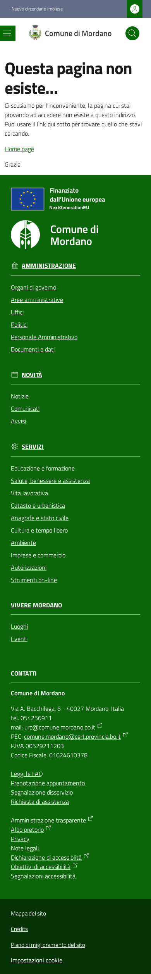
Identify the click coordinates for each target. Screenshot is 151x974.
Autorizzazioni (28, 567)
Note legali (25, 848)
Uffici (17, 312)
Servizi (33, 446)
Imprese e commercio (38, 555)
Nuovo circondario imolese (37, 8)
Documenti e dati (33, 349)
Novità (32, 375)
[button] (132, 33)
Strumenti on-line (34, 579)
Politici (19, 324)
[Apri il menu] (7, 33)
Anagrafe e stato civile (40, 517)
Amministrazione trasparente (48, 820)
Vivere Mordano (36, 605)
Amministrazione (49, 265)
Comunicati (25, 408)
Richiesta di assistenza (40, 801)
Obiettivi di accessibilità (40, 866)
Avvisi (18, 421)
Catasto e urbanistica (38, 505)
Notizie (20, 396)
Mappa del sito (28, 913)
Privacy (20, 838)
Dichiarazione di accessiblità (46, 857)
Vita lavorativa (29, 493)
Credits (19, 928)
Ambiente (23, 542)
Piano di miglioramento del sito (48, 944)
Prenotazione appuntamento (48, 783)
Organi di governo (33, 287)
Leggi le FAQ (27, 773)
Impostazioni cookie (36, 960)
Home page (19, 148)
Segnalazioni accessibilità (43, 876)
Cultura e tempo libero (39, 530)
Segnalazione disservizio (42, 792)
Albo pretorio (27, 829)
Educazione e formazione (43, 468)
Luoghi (19, 626)
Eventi (19, 638)
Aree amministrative (37, 299)
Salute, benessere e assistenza (50, 480)
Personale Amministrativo (44, 336)
